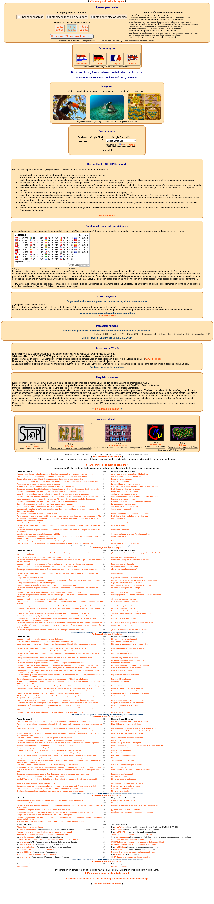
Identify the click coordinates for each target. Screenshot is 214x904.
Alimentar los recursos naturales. (123, 599)
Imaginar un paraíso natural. (122, 774)
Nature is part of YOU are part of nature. (126, 765)
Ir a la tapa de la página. (107, 409)
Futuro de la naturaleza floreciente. (124, 491)
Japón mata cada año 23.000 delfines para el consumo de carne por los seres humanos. (51, 506)
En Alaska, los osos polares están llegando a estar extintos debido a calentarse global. (50, 791)
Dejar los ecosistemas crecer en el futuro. (127, 583)
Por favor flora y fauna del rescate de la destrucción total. (133, 852)
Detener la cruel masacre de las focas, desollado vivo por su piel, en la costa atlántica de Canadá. (55, 688)
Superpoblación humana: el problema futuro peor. (36, 583)
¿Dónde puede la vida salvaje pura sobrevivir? (129, 630)
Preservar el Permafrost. (120, 530)
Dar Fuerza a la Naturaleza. (121, 696)
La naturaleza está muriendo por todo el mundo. (130, 660)
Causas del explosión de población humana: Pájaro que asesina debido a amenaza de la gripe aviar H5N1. (58, 665)
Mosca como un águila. (120, 791)
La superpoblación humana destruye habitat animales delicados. (42, 599)
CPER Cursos (71, 446)
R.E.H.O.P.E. (119, 854)
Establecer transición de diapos (68, 17)
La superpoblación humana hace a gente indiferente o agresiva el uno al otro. (47, 566)
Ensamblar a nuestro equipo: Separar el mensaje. (130, 721)
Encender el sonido (31, 17)
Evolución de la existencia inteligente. (125, 489)
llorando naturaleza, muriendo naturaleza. (127, 738)
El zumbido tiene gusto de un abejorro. (126, 724)
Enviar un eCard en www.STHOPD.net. (126, 705)
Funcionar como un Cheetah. (122, 564)
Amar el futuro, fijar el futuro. (122, 523)
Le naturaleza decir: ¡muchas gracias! (125, 651)
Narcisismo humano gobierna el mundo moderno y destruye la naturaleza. (45, 745)
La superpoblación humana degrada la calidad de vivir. (38, 660)
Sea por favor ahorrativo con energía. (125, 611)
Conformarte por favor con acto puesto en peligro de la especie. (136, 496)
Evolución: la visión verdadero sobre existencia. (129, 516)
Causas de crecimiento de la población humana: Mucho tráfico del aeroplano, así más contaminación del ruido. (59, 623)
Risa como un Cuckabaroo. (121, 653)
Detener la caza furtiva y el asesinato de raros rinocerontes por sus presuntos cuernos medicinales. (55, 812)
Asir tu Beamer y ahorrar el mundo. (124, 606)
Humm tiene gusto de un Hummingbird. (126, 743)
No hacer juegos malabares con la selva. (127, 691)
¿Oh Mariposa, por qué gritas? (123, 760)
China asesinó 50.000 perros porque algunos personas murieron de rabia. (45, 641)
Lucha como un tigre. (119, 518)
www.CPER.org (120, 847)
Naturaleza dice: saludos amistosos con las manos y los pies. (134, 486)
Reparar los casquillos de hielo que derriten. (128, 578)
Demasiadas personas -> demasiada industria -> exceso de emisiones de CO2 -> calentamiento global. (56, 786)
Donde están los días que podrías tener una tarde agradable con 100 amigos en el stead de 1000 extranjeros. (60, 686)
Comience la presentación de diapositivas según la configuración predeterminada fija (107, 878)
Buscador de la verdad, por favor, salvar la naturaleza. (132, 731)
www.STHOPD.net (121, 832)
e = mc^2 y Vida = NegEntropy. (123, 800)
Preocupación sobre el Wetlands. (124, 755)
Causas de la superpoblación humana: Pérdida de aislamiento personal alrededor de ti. (50, 740)
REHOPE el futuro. (118, 525)
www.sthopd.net (153, 359)
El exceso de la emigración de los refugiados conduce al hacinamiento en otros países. (50, 821)
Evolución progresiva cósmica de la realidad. (128, 648)
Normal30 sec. (71, 28)
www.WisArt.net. (117, 573)
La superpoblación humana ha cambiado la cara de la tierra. (40, 639)
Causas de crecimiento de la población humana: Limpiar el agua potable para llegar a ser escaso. (54, 753)
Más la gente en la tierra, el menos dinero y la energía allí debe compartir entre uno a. (50, 800)
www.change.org (122, 837)
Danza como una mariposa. (121, 479)
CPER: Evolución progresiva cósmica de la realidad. (131, 857)
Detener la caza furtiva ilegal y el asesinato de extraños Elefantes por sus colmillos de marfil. (52, 616)
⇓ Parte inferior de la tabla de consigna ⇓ (107, 465)
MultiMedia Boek (155, 445)
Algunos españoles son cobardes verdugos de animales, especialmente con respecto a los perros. (55, 474)
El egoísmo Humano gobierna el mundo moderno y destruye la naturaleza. (45, 486)
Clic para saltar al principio (107, 883)
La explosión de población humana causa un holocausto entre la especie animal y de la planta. (54, 728)
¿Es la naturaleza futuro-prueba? (124, 569)
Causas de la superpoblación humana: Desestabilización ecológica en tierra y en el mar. (51, 630)
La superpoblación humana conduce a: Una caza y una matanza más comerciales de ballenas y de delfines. (59, 580)
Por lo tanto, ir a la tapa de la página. (107, 548)
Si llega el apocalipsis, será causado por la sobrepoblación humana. (43, 748)
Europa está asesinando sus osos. (30, 578)
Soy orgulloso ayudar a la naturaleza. (125, 506)
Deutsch (98, 63)
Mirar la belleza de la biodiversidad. (124, 566)
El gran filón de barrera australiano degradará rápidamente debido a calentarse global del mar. (53, 613)
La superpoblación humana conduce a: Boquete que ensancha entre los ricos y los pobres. (52, 476)
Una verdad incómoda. (120, 776)
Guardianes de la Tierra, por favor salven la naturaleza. (132, 623)
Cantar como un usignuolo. (121, 509)
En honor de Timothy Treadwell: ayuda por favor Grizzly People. (41, 541)
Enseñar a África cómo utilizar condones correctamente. (132, 812)
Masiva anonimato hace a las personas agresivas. (36, 803)
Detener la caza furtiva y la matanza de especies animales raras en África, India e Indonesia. (52, 679)
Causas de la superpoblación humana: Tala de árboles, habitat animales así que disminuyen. (53, 774)
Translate (132, 145)
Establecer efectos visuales (110, 17)
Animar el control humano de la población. (127, 688)
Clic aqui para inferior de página (107, 1)
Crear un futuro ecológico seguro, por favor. (128, 700)
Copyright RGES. (117, 740)
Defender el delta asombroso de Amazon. (127, 733)
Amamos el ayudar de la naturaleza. (125, 658)
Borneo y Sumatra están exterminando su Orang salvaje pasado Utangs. (45, 504)
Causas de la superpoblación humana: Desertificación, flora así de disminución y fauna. (50, 491)
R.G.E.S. (182, 445)
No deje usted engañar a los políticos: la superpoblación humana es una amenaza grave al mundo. (55, 758)
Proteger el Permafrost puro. (122, 679)
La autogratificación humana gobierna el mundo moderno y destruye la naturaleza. (49, 705)
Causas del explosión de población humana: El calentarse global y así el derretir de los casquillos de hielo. (58, 496)
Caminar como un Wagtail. (121, 750)
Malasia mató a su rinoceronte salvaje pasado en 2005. (38, 534)
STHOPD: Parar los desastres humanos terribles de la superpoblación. (138, 842)
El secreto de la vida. (119, 803)
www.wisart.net (22, 866)
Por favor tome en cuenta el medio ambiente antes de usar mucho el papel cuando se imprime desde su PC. (59, 516)
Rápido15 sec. (83, 28)
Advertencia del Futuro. (120, 681)
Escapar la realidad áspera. (121, 670)
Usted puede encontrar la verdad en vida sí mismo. (131, 693)
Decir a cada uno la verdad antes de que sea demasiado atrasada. (137, 745)
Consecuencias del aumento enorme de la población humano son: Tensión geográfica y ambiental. (55, 731)
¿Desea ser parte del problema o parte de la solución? (132, 834)
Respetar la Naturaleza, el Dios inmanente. (127, 703)
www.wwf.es (24, 842)
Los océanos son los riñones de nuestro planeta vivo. (132, 585)
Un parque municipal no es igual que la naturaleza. (131, 665)
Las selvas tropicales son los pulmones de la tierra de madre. (134, 580)
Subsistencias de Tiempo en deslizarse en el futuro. (131, 613)
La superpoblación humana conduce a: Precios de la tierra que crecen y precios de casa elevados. (55, 564)
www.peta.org (25, 857)
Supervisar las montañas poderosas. (125, 675)
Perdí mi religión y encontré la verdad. (125, 786)
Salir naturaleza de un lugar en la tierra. (126, 592)
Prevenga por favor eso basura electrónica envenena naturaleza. (136, 595)
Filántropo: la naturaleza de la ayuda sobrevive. (129, 644)
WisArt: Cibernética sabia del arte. (30, 827)
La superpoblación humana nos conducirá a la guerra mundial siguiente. (45, 738)
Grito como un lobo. (118, 541)
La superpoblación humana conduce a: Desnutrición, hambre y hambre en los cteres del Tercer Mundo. (56, 668)
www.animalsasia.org (28, 847)
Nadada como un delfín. (120, 748)
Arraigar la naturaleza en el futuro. (124, 494)
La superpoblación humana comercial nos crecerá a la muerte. (41, 776)
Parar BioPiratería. (118, 686)
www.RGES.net (25, 852)
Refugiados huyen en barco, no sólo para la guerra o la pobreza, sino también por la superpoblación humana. (59, 767)
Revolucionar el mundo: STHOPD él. (125, 543)
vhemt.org (118, 829)
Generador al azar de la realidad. (124, 618)
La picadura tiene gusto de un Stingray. (126, 588)
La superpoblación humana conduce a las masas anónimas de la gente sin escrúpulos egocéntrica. (55, 543)
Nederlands (81, 63)
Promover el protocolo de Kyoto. (123, 499)
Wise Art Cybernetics (119, 866)
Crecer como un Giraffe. (120, 767)
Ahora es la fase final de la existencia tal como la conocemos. (135, 805)
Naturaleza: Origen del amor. (122, 788)
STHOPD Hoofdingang (118, 446)
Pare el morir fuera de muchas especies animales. (130, 753)
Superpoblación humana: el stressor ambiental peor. (37, 513)
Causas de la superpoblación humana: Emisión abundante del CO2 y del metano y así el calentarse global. (58, 606)
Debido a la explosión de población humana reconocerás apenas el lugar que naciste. (50, 479)
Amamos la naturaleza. (120, 536)
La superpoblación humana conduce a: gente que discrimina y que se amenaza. (48, 765)
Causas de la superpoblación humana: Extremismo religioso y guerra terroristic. (47, 501)
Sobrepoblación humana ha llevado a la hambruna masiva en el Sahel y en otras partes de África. (55, 658)
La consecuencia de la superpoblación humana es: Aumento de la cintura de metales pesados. (53, 721)
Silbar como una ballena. (120, 663)
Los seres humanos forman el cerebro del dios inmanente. (133, 728)
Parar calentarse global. (120, 481)
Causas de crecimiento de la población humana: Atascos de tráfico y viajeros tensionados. (51, 648)
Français (115, 63)
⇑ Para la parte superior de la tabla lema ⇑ (107, 873)
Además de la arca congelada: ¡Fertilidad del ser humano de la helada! (44, 832)
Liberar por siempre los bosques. (123, 779)
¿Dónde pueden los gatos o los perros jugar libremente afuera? (135, 553)
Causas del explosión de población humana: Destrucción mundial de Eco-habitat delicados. (52, 712)
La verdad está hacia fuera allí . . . (124, 608)
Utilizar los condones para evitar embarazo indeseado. (38, 523)
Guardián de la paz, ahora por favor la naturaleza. (130, 534)
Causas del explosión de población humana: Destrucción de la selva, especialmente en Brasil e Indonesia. (58, 489)
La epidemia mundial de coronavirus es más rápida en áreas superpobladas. (46, 815)
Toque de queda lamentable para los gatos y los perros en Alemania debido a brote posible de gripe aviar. (58, 481)
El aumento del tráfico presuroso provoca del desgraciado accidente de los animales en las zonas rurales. (57, 703)
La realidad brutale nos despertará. (124, 601)
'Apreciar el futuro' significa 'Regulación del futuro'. (36, 783)
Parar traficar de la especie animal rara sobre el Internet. (38, 484)
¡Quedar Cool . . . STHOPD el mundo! (125, 810)
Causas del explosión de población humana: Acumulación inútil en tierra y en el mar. (49, 592)
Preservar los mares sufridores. (123, 712)
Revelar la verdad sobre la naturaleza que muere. (130, 513)
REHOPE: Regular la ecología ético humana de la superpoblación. (42, 834)
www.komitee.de (120, 849)
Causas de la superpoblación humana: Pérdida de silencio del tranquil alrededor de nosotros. (53, 651)
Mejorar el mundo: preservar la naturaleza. (127, 783)
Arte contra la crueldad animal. (123, 641)
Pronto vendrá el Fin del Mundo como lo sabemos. (130, 770)
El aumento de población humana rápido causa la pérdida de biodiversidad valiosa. (49, 750)
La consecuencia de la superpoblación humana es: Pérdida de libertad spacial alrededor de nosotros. (56, 499)
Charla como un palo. (119, 758)
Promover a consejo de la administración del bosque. (131, 560)
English (132, 63)
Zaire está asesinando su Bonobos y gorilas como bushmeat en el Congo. (45, 557)
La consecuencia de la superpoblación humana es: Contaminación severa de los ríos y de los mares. (56, 700)
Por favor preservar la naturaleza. (124, 557)
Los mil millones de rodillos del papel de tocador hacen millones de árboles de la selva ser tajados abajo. (57, 755)
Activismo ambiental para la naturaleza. (126, 476)
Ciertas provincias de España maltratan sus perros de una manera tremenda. (46, 585)
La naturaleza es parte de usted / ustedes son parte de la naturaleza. (44, 810)
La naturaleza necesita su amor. (123, 504)
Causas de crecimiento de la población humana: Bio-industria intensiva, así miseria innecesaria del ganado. (58, 743)
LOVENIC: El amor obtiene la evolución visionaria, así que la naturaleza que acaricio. (50, 839)
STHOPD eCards (107, 315)
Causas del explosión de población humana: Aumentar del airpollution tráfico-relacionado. (51, 663)
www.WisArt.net (107, 215)
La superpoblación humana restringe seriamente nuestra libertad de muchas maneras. (50, 788)
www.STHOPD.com (27, 844)
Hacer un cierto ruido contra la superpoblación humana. (132, 501)
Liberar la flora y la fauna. (121, 708)
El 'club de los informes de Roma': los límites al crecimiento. (134, 844)
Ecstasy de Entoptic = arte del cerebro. (126, 668)
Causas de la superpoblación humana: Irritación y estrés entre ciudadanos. (46, 611)
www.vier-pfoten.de (27, 837)
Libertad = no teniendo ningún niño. (125, 639)
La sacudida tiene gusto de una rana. (125, 484)
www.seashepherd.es (28, 829)
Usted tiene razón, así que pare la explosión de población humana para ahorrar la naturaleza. (53, 494)
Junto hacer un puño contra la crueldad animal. (129, 474)
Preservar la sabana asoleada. (123, 616)
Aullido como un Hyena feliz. (122, 625)
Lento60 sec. (60, 28)
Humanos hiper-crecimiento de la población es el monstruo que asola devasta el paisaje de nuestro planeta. (58, 608)
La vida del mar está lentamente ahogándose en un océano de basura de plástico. (49, 693)
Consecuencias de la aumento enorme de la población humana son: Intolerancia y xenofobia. (53, 691)
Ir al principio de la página (107, 456)
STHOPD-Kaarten (32, 446)
